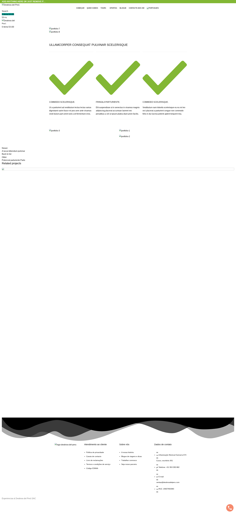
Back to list (6, 154)
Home (4, 24)
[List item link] (100, 461)
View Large (232, 169)
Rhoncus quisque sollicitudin (20, 24)
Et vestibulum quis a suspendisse (27, 408)
